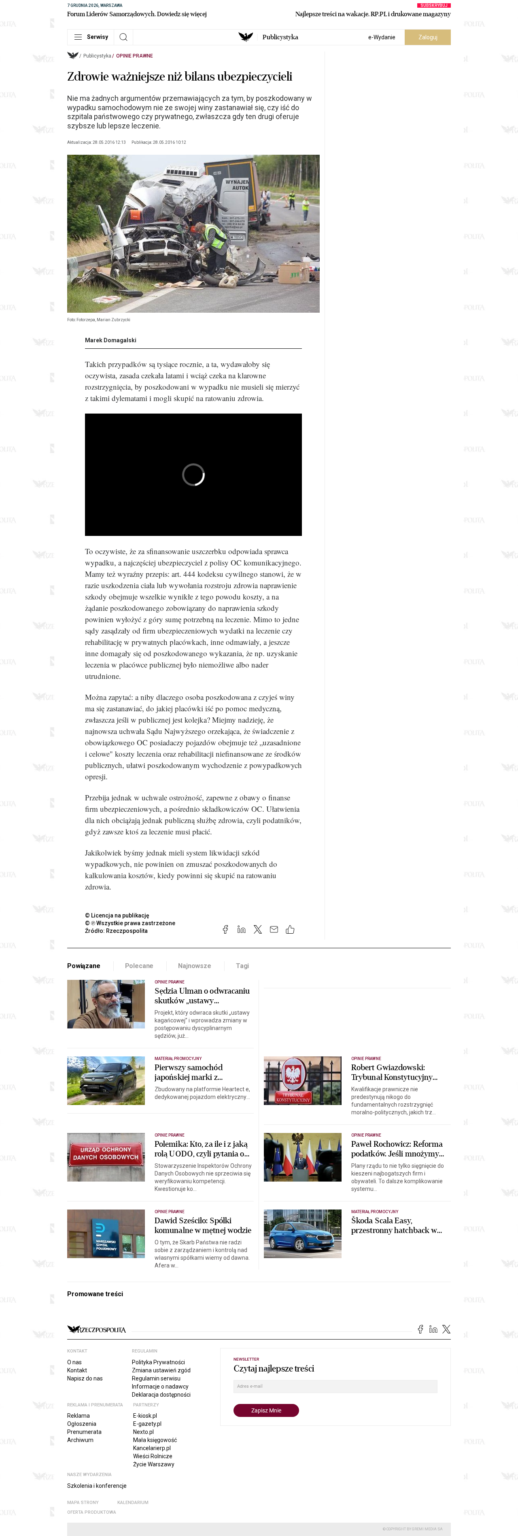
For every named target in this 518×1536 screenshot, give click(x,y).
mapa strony (83, 1502)
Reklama (78, 1415)
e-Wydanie (381, 37)
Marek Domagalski (110, 340)
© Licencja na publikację (117, 915)
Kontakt (77, 1370)
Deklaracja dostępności (161, 1394)
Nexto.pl (143, 1432)
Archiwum (80, 1440)
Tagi (242, 966)
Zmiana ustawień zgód (161, 1370)
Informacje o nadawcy (160, 1386)
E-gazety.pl (147, 1424)
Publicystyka (280, 37)
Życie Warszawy (153, 1464)
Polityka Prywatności (158, 1362)
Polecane (139, 966)
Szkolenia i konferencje (97, 1486)
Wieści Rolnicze (152, 1456)
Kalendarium (133, 1502)
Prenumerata (84, 1432)
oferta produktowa (91, 1512)
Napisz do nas (85, 1378)
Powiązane (83, 966)
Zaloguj (427, 37)
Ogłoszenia (81, 1424)
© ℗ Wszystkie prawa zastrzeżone (130, 923)
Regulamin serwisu (156, 1378)
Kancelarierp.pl (152, 1448)
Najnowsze (194, 966)
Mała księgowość (155, 1440)
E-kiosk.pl (145, 1415)
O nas (74, 1362)
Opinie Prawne (134, 56)
